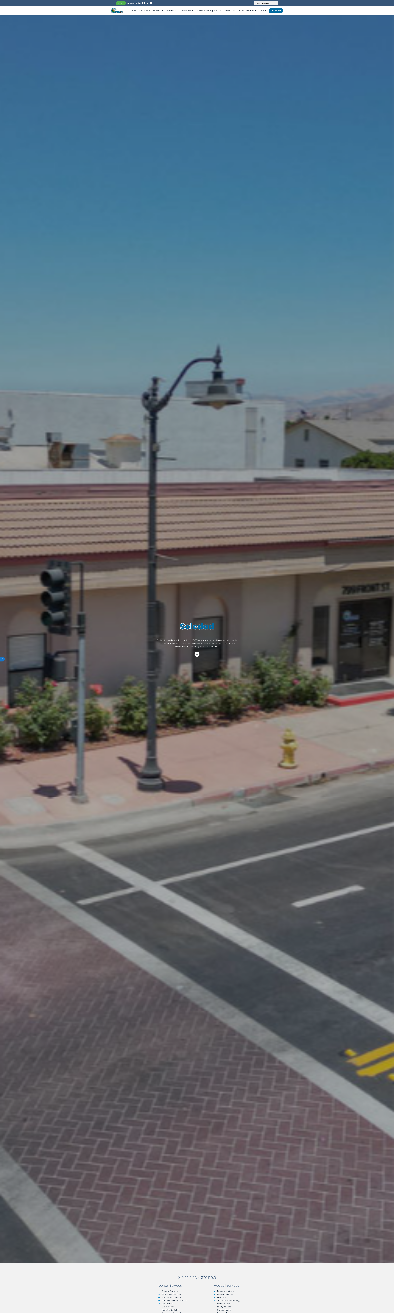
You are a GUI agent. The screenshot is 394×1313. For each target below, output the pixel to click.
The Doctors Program (206, 10)
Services (157, 10)
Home (133, 10)
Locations (171, 10)
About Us (143, 10)
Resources (186, 10)
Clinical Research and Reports (252, 10)
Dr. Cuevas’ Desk (227, 10)
